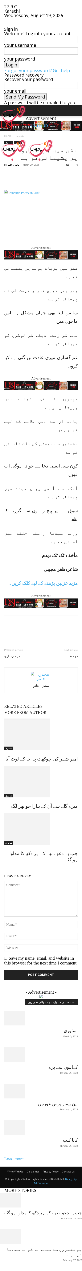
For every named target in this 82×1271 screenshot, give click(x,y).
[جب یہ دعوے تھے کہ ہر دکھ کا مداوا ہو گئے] (41, 829)
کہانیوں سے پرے (63, 1067)
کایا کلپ (70, 1140)
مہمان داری (12, 656)
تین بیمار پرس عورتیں (58, 1103)
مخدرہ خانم (13, 164)
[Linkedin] (47, 180)
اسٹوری (71, 1030)
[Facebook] (11, 20)
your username (20, 45)
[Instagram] (15, 20)
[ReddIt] (57, 180)
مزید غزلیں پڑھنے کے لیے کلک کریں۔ (43, 583)
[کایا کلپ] (41, 1127)
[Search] (76, 110)
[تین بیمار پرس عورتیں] (41, 1091)
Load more (14, 1158)
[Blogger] (6, 20)
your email (15, 91)
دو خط (73, 656)
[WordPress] (32, 20)
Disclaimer (33, 1171)
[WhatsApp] (37, 180)
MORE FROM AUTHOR (25, 712)
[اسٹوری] (41, 1018)
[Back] (6, 24)
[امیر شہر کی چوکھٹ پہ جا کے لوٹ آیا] (41, 734)
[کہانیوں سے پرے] (41, 1054)
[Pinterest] (19, 20)
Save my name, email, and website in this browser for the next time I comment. (41, 961)
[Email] (66, 180)
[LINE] (76, 180)
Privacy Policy (50, 1171)
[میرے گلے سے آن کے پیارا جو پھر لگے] (41, 781)
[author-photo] (41, 678)
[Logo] (14, 159)
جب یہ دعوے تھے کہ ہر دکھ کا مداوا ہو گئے (43, 1212)
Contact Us (68, 1171)
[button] (7, 133)
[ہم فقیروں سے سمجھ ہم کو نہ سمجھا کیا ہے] (41, 1236)
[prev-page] (6, 868)
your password (19, 59)
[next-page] (9, 868)
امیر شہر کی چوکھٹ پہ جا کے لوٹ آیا (41, 759)
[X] (28, 20)
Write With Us (15, 1171)
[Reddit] (24, 20)
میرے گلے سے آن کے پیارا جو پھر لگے (44, 806)
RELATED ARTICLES (23, 706)
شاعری (8, 748)
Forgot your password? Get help (37, 70)
